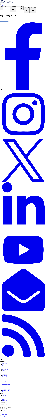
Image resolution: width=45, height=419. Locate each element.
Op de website (4, 382)
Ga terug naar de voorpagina (5, 19)
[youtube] (23, 268)
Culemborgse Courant (6, 365)
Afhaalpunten (4, 414)
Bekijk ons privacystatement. (16, 418)
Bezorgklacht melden (5, 412)
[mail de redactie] (23, 310)
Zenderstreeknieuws (5, 377)
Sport (3, 396)
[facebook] (23, 89)
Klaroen (3, 370)
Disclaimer (4, 411)
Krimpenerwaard (5, 371)
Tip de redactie (4, 388)
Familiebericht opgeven (6, 384)
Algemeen (4, 395)
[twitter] (23, 181)
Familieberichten (5, 400)
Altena (3, 364)
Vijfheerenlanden (5, 374)
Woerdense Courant (5, 376)
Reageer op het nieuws (6, 389)
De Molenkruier (4, 366)
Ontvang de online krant (6, 391)
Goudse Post (4, 368)
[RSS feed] (23, 359)
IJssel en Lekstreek (5, 369)
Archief (3, 399)
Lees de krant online (5, 390)
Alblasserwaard (4, 363)
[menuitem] (23, 363)
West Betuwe (4, 375)
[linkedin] (23, 230)
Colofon (3, 410)
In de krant (4, 381)
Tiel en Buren (4, 373)
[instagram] (23, 138)
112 (2, 397)
